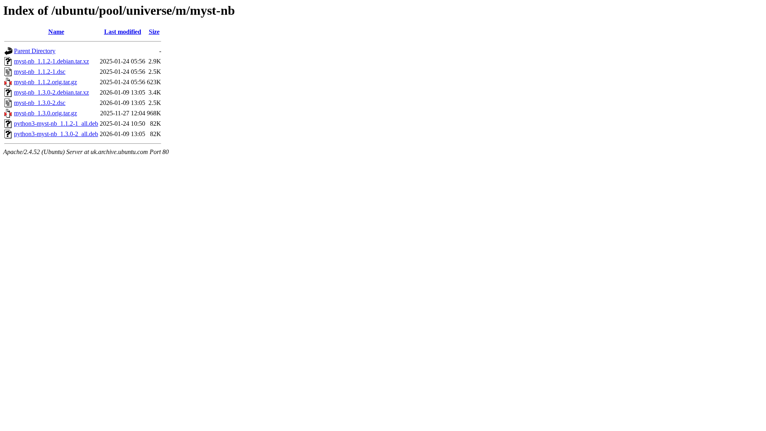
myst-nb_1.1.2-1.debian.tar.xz (51, 61)
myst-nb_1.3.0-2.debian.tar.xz (51, 92)
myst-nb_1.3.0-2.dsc (39, 102)
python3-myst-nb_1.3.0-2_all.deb (56, 133)
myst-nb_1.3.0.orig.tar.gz (45, 113)
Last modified (122, 31)
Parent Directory (34, 50)
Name (56, 31)
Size (154, 31)
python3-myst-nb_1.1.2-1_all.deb (56, 123)
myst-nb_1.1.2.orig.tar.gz (45, 82)
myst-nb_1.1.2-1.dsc (39, 71)
